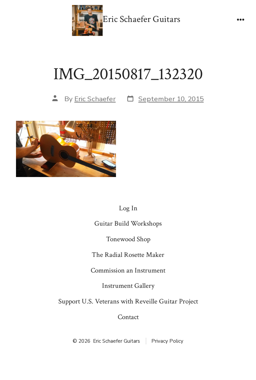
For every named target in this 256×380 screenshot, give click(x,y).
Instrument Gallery (128, 285)
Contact (128, 316)
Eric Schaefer (95, 98)
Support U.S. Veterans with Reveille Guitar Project (128, 301)
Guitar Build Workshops (128, 223)
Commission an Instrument (128, 270)
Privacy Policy (167, 341)
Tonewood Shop (128, 239)
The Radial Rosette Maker (128, 254)
